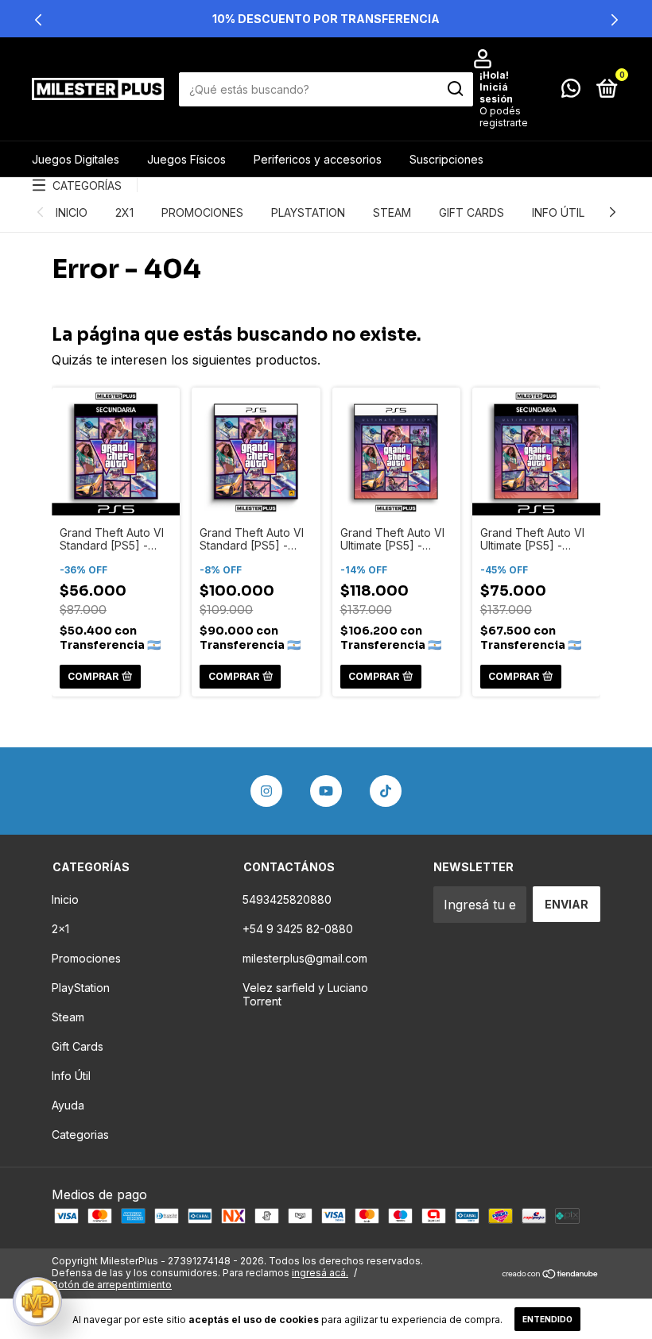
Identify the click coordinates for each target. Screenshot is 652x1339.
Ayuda (68, 1105)
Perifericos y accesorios (318, 159)
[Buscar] (454, 89)
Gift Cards (471, 212)
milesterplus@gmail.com (305, 958)
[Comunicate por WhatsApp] (570, 91)
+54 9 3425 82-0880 (298, 929)
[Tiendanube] (550, 1275)
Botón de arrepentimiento (112, 1285)
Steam (392, 212)
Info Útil (558, 212)
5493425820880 (287, 899)
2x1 (124, 212)
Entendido (547, 1319)
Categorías (87, 185)
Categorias (80, 1134)
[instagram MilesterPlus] (266, 791)
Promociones (202, 212)
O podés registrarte (503, 117)
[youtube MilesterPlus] (326, 791)
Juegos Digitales (75, 159)
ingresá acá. (320, 1273)
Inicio (71, 212)
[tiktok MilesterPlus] (386, 791)
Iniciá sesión (496, 93)
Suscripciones (446, 159)
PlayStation (308, 212)
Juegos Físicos (186, 159)
